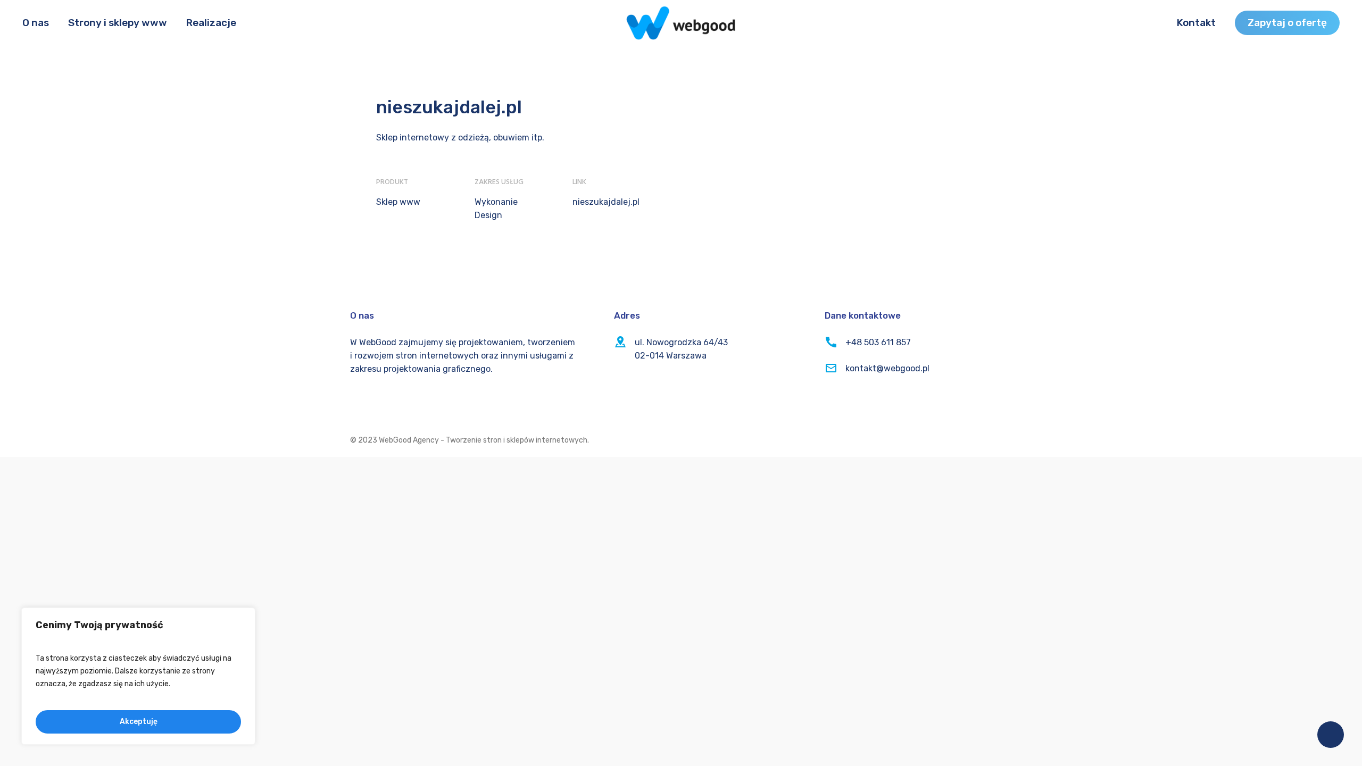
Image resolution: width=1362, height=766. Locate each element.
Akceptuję (138, 721)
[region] (138, 676)
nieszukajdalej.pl (606, 202)
